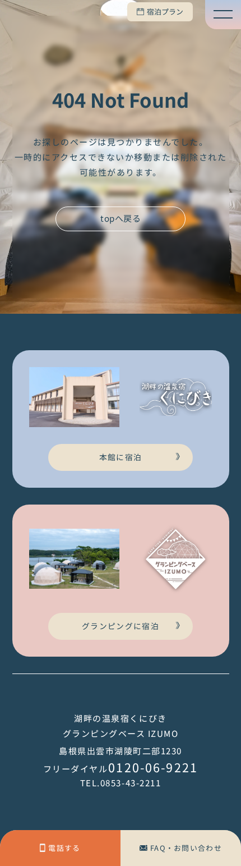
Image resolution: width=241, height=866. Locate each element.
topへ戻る (120, 218)
